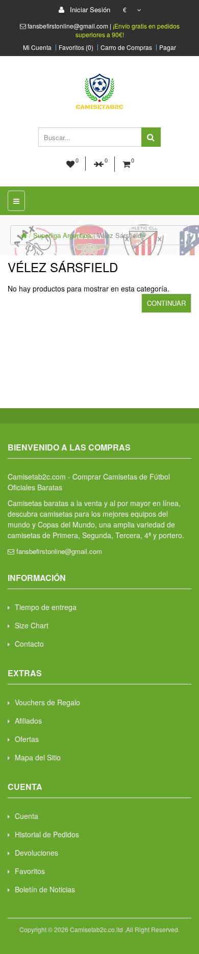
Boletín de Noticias (45, 889)
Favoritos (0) (76, 47)
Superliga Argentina (62, 235)
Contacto (29, 644)
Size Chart (31, 625)
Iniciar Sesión (89, 9)
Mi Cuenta (37, 47)
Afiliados (28, 721)
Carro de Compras (126, 47)
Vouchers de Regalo (47, 702)
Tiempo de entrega (46, 607)
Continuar (166, 303)
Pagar (167, 47)
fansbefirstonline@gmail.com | (70, 25)
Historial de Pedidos (47, 834)
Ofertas (27, 739)
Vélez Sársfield (119, 235)
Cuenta (26, 816)
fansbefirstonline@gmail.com (59, 551)
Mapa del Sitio (38, 757)
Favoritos (30, 871)
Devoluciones (36, 852)
